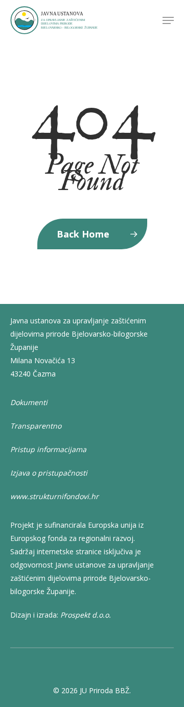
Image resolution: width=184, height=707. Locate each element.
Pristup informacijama (48, 449)
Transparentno (35, 426)
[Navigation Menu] (168, 20)
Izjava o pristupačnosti (48, 473)
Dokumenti (29, 402)
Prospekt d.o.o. (85, 615)
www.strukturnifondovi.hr (54, 496)
